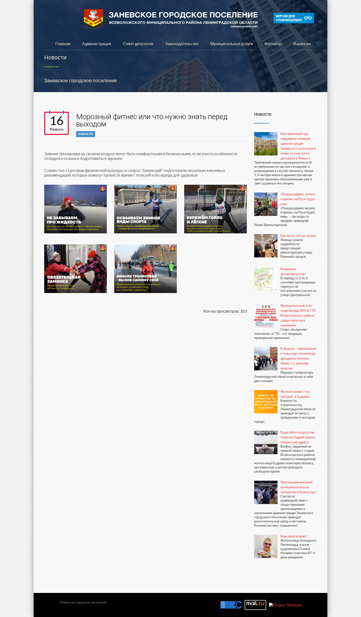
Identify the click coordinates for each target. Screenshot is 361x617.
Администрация (96, 43)
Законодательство (182, 43)
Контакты (273, 43)
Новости (85, 134)
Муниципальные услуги (231, 43)
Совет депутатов (138, 43)
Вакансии (302, 43)
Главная (62, 43)
